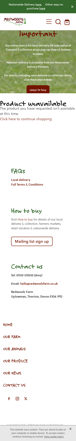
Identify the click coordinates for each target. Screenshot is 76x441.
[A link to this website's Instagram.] (17, 398)
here (38, 4)
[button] (58, 21)
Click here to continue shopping (26, 118)
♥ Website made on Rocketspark (45, 424)
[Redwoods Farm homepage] (22, 22)
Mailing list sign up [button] (32, 241)
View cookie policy (54, 436)
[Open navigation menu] (49, 21)
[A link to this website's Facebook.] (9, 398)
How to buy (25, 219)
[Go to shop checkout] (67, 21)
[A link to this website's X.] (25, 398)
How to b (23, 210)
